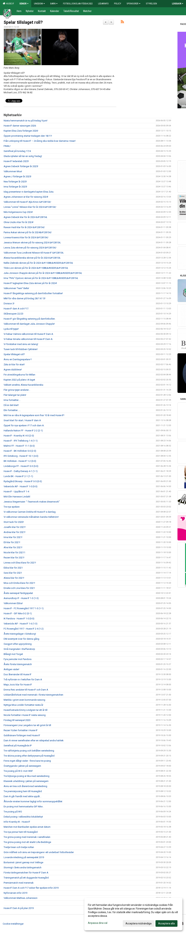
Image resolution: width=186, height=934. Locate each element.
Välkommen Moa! (13, 171)
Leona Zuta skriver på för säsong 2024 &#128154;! (30, 247)
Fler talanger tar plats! (15, 395)
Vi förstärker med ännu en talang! (21, 344)
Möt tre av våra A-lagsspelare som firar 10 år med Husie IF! (34, 415)
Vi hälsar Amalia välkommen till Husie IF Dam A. (28, 339)
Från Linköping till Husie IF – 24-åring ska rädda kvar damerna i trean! (40, 141)
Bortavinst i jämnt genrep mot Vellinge (23, 862)
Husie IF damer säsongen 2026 (20, 125)
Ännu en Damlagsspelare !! (18, 359)
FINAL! (7, 146)
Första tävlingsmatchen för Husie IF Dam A (26, 872)
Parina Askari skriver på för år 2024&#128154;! (28, 232)
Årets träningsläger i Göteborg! (20, 633)
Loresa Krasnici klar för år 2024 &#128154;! (26, 237)
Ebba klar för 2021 (13, 567)
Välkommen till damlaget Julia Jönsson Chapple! (29, 323)
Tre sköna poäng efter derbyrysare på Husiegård (29, 755)
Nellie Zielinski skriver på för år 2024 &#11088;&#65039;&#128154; (38, 262)
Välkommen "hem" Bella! (16, 288)
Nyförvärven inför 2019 (15, 893)
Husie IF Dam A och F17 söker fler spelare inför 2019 (31, 887)
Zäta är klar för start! (14, 364)
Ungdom (38, 3)
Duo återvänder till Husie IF (17, 674)
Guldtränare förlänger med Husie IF (22, 735)
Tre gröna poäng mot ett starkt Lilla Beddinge (27, 842)
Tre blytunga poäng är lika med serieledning (26, 776)
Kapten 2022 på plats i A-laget (19, 379)
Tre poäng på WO (13, 811)
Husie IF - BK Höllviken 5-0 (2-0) (20, 450)
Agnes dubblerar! (13, 369)
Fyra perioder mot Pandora (17, 659)
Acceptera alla (166, 923)
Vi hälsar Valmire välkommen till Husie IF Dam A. (29, 334)
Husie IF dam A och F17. (16, 308)
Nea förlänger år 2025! (15, 181)
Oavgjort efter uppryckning (18, 644)
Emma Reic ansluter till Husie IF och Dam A (26, 689)
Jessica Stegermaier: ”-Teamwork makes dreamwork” (32, 501)
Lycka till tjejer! (11, 329)
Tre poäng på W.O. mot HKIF (18, 771)
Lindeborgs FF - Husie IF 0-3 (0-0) (21, 466)
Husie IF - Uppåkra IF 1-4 (16, 491)
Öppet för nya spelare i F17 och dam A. (24, 425)
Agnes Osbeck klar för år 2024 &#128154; (25, 217)
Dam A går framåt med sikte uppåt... (22, 796)
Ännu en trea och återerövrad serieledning (25, 786)
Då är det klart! (11, 405)
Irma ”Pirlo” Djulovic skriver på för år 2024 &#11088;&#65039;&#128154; (41, 278)
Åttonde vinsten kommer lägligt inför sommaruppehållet (33, 801)
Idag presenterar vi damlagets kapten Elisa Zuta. (29, 191)
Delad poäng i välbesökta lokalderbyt (23, 816)
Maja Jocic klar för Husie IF (18, 684)
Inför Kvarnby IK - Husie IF (17, 821)
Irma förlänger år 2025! (15, 186)
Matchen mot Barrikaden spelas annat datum (27, 826)
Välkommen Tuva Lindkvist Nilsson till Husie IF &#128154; (34, 252)
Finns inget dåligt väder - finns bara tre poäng (27, 760)
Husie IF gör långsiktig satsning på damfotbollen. (29, 318)
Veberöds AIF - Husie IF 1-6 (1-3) (20, 623)
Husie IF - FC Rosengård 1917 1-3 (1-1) (24, 608)
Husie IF (9, 3)
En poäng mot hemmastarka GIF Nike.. (24, 806)
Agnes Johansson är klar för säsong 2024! (26, 196)
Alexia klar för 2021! (14, 578)
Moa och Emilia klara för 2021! (19, 583)
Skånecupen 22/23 (13, 313)
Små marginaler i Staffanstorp (19, 649)
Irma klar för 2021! (13, 537)
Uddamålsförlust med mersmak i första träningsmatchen (33, 694)
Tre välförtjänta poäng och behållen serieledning (29, 750)
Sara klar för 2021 (13, 572)
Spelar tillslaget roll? (23, 22)
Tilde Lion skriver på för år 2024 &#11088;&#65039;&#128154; (36, 268)
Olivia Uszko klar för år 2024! (18, 222)
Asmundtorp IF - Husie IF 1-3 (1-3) (21, 598)
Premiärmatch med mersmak (19, 882)
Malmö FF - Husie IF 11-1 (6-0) (19, 445)
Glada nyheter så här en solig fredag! (23, 156)
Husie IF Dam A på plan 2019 (19, 908)
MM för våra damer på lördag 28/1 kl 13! (24, 298)
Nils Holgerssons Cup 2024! (18, 212)
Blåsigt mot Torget (13, 654)
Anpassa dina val (97, 922)
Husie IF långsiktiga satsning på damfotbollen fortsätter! (33, 293)
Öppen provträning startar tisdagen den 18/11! (28, 135)
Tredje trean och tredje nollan (19, 847)
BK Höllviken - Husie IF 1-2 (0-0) (20, 461)
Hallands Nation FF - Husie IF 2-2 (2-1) (23, 430)
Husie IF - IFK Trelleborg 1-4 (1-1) (21, 440)
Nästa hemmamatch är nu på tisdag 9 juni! (25, 120)
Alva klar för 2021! (13, 547)
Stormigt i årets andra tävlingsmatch (22, 867)
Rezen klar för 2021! (14, 557)
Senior (23, 3)
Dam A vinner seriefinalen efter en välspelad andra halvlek (34, 740)
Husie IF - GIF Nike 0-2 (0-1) (18, 613)
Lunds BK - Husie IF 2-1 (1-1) (18, 476)
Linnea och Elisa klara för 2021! (20, 562)
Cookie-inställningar (13, 923)
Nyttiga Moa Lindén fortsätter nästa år (23, 705)
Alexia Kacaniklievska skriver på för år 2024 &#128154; (32, 257)
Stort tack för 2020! (14, 522)
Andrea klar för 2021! (14, 532)
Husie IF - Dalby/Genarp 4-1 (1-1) (21, 471)
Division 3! (9, 303)
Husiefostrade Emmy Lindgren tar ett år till (25, 710)
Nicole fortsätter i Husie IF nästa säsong (25, 715)
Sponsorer (132, 3)
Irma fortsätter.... (12, 400)
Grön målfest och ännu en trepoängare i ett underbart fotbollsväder (39, 852)
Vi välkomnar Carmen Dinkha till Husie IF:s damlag (30, 511)
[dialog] (133, 914)
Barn (53, 3)
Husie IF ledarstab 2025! (16, 161)
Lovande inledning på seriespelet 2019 (24, 857)
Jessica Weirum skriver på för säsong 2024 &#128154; (32, 242)
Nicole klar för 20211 (14, 552)
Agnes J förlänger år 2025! (17, 176)
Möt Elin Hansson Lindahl (17, 496)
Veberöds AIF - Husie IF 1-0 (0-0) (20, 486)
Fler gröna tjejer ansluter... (17, 390)
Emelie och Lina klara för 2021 (19, 588)
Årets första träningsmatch (18, 664)
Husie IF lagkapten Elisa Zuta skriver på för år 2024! (30, 283)
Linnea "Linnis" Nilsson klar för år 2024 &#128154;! (30, 207)
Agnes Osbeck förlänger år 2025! (21, 166)
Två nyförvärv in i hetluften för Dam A (23, 679)
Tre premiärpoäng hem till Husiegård (23, 791)
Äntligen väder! (11, 669)
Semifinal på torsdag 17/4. (17, 151)
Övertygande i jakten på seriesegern (22, 766)
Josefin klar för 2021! (15, 527)
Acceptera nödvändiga (138, 923)
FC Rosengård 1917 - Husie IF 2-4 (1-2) (24, 628)
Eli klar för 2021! (12, 542)
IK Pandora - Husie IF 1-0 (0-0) (19, 618)
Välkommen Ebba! (13, 603)
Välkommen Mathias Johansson (20, 898)
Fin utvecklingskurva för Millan (19, 374)
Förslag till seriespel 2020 (17, 720)
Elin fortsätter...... (12, 410)
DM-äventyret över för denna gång (21, 638)
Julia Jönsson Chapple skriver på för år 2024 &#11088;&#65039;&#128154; (43, 273)
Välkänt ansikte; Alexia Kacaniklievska (23, 384)
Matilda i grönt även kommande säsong (24, 699)
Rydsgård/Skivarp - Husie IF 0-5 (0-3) (23, 481)
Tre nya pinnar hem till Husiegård (21, 832)
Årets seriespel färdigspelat (18, 593)
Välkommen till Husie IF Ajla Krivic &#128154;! (27, 202)
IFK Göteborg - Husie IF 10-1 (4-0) (21, 456)
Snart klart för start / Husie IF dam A (22, 420)
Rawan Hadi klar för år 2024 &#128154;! (24, 227)
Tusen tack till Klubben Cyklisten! (21, 349)
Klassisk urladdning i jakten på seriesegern (26, 781)
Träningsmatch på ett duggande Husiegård (26, 877)
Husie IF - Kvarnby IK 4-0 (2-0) (19, 435)
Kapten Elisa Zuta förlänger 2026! (21, 130)
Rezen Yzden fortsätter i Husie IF (21, 730)
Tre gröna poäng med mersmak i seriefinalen (27, 837)
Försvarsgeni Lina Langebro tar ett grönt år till (27, 725)
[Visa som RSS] (122, 22)
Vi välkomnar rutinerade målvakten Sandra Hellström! (31, 517)
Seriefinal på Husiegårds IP (18, 745)
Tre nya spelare (11, 506)
